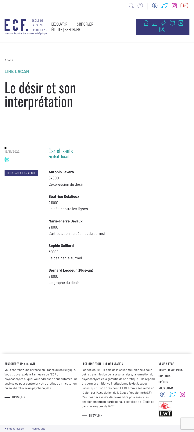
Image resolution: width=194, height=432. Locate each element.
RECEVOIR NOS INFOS (171, 369)
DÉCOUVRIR (59, 24)
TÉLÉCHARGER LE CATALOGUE (21, 173)
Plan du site (38, 428)
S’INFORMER (85, 24)
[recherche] (131, 5)
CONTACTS (165, 376)
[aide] (140, 5)
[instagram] (174, 5)
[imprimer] (7, 159)
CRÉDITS (163, 382)
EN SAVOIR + (18, 397)
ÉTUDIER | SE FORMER (65, 29)
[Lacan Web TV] (184, 5)
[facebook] (155, 5)
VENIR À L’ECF (166, 363)
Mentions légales (14, 428)
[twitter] (165, 5)
